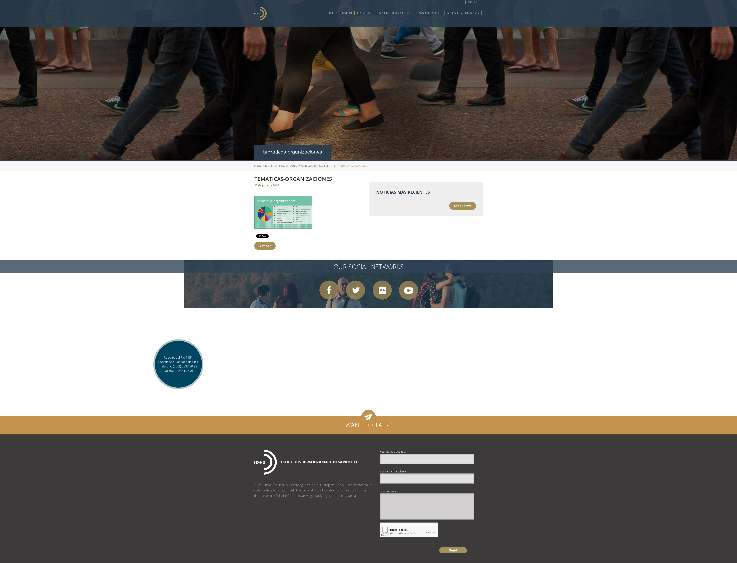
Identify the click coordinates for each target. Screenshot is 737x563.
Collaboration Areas (463, 13)
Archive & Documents (395, 13)
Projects (364, 13)
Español (472, 2)
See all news (462, 206)
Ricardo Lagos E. (430, 13)
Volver (266, 246)
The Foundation (340, 13)
